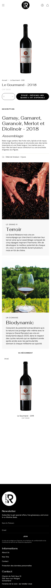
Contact (5, 561)
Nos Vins (5, 557)
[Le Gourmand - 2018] (25, 385)
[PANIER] (47, 5)
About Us (5, 552)
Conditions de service (8, 542)
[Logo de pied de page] (9, 499)
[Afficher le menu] (3, 5)
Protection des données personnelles (17, 565)
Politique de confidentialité (34, 540)
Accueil (4, 80)
